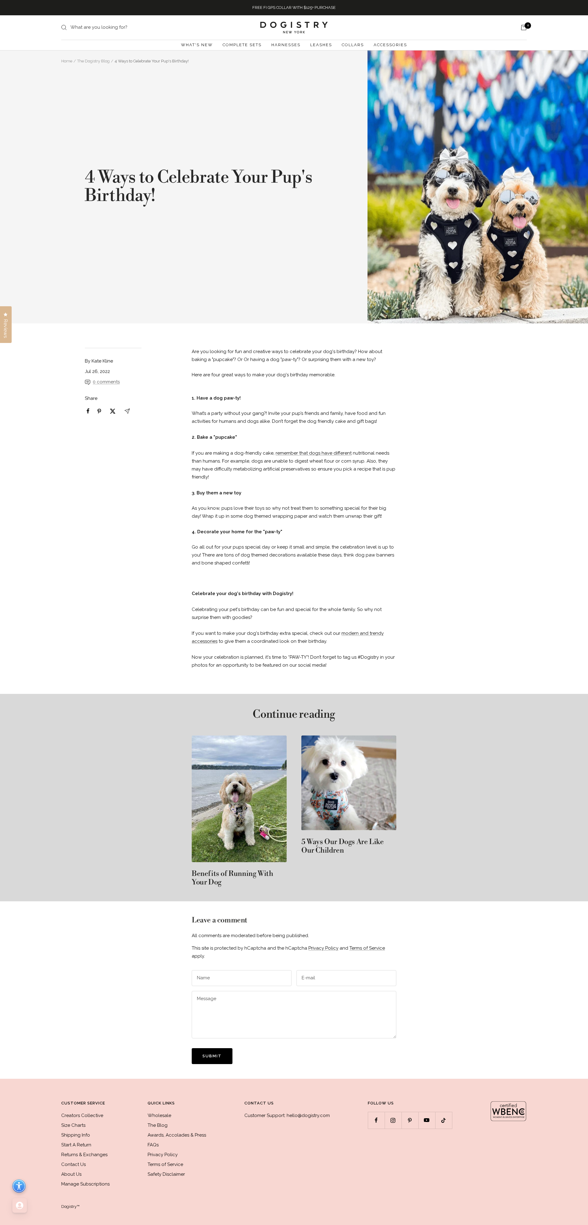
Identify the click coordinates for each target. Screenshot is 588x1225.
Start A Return (76, 1145)
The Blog (158, 1125)
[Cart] (524, 27)
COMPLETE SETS (242, 45)
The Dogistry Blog (93, 61)
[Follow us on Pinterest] (409, 1120)
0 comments (106, 382)
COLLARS (353, 45)
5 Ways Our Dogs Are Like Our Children (342, 846)
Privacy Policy (323, 948)
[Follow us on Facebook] (376, 1120)
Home (66, 61)
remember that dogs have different (314, 453)
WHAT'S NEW (197, 45)
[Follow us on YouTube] (426, 1120)
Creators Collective (82, 1115)
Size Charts (73, 1125)
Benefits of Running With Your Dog (232, 878)
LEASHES (321, 45)
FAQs (153, 1145)
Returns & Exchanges (84, 1154)
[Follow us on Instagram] (393, 1120)
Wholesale (159, 1115)
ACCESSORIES (390, 45)
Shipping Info (75, 1135)
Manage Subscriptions (85, 1184)
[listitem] (88, 411)
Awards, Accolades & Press (177, 1135)
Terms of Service (367, 948)
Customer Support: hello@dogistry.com (287, 1115)
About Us (71, 1174)
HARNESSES (285, 45)
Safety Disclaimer (166, 1174)
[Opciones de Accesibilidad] (19, 1186)
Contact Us (73, 1164)
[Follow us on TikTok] (443, 1120)
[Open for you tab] (19, 1205)
